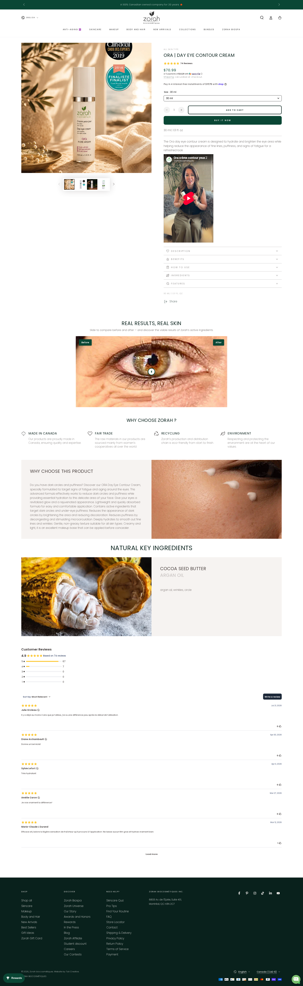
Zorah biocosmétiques (41, 971)
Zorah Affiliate (73, 938)
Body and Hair (30, 917)
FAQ (109, 917)
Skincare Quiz (115, 900)
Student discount (75, 944)
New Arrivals (29, 922)
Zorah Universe (73, 906)
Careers (69, 949)
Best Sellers (28, 927)
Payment (112, 954)
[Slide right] (279, 5)
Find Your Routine (117, 911)
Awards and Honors (77, 917)
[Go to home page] (151, 17)
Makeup (26, 911)
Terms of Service (117, 949)
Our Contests (73, 954)
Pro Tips (111, 906)
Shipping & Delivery (118, 933)
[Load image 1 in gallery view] (69, 184)
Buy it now (222, 120)
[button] (261, 17)
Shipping (169, 76)
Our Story (70, 911)
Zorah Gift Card (31, 938)
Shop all (26, 900)
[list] (151, 439)
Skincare (26, 906)
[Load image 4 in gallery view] (103, 184)
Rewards (70, 922)
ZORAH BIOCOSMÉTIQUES (33, 976)
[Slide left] (24, 5)
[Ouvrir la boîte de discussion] (296, 979)
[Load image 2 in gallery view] (80, 184)
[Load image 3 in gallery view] (92, 184)
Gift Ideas (27, 933)
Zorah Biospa (73, 900)
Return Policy (114, 944)
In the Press (71, 927)
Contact (112, 927)
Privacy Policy (115, 938)
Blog (67, 933)
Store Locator (115, 922)
